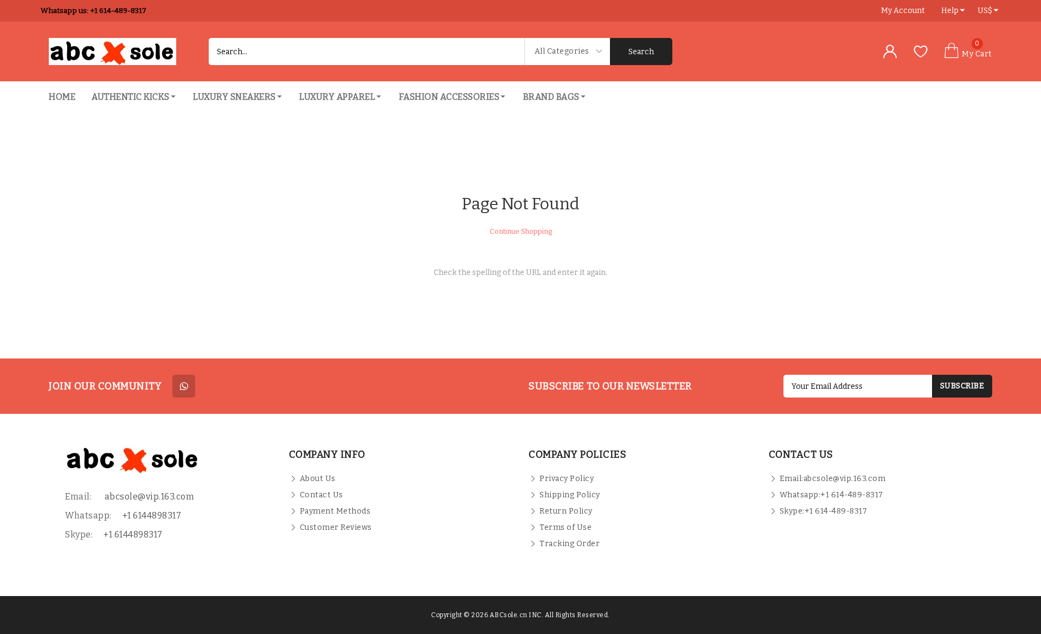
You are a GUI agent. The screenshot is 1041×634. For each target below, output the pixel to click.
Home (62, 97)
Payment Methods (335, 511)
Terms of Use (565, 527)
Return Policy (566, 511)
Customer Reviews (336, 527)
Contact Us (321, 494)
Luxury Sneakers (234, 97)
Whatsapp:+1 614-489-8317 (831, 494)
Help (950, 10)
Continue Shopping (521, 231)
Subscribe (962, 385)
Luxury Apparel (337, 97)
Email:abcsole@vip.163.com (833, 478)
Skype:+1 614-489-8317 (824, 511)
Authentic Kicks (131, 97)
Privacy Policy (566, 478)
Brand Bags (551, 97)
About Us (318, 478)
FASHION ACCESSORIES (449, 97)
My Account (903, 10)
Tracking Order (569, 543)
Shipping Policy (569, 494)
